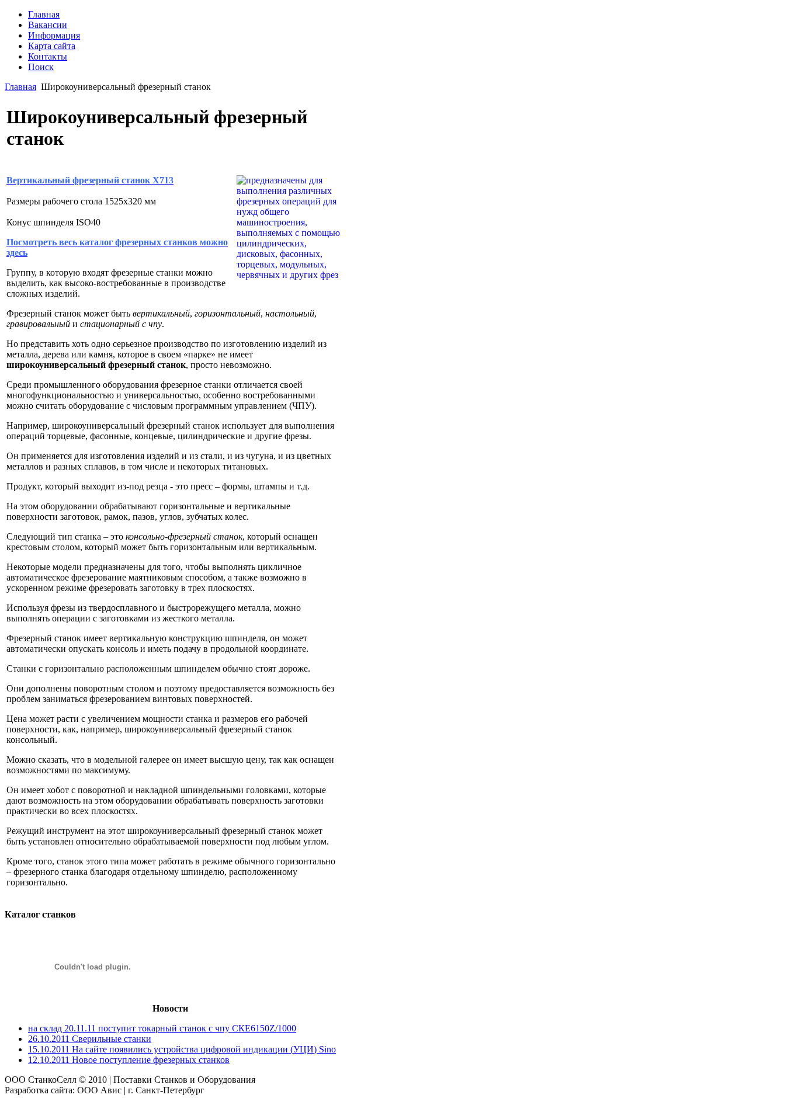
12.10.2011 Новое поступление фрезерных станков (129, 1060)
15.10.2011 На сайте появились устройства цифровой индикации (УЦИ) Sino (182, 1049)
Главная (20, 87)
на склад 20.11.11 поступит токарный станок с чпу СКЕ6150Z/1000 (162, 1028)
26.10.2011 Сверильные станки (89, 1039)
